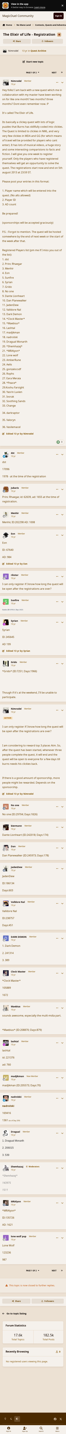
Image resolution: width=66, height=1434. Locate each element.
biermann (16, 825)
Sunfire (15, 600)
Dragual (15, 1131)
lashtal (15, 1041)
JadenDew (16, 867)
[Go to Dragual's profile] (6, 1133)
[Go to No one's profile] (6, 807)
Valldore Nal (18, 902)
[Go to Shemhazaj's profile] (6, 1168)
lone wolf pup (18, 1236)
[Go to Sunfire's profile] (6, 602)
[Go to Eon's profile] (6, 535)
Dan (13, 846)
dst (12, 453)
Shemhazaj (17, 1166)
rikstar (14, 575)
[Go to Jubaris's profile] (6, 489)
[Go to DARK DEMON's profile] (6, 938)
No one (15, 805)
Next (54, 72)
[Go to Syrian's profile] (6, 622)
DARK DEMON (19, 936)
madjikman (17, 1076)
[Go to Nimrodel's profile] (4, 50)
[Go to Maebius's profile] (6, 1008)
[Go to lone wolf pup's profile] (6, 1238)
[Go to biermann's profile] (6, 827)
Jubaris (15, 487)
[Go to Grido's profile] (6, 664)
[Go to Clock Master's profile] (6, 973)
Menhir (15, 513)
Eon (13, 533)
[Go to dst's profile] (6, 454)
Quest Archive (38, 50)
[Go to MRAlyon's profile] (6, 1203)
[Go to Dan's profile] (6, 848)
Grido (14, 662)
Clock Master (18, 971)
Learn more (6, 5)
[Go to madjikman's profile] (6, 1078)
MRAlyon (16, 1201)
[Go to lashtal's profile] (6, 1043)
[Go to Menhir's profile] (6, 514)
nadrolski (16, 1096)
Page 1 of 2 (31, 72)
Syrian (14, 620)
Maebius (15, 1006)
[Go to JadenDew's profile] (6, 868)
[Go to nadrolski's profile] (6, 1098)
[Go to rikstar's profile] (6, 576)
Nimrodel (13, 50)
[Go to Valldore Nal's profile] (6, 903)
